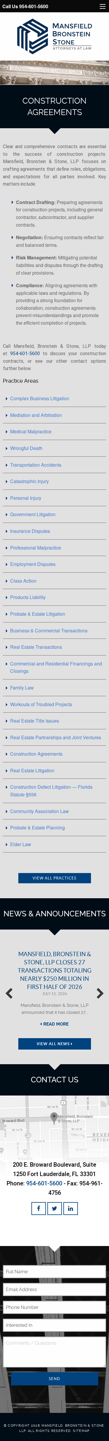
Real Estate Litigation (32, 770)
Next (100, 997)
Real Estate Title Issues (34, 720)
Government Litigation (33, 514)
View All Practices (54, 878)
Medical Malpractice (30, 431)
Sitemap (81, 1431)
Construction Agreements (36, 753)
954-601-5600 (25, 353)
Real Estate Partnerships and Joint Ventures (55, 737)
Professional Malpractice (35, 547)
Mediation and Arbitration (36, 415)
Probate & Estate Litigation (37, 613)
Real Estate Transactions (36, 647)
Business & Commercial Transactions (48, 630)
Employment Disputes (33, 564)
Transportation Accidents (35, 464)
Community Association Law (39, 811)
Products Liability (28, 597)
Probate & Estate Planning (37, 827)
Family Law (22, 687)
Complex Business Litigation (39, 398)
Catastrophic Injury (29, 481)
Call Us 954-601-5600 (25, 6)
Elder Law (20, 844)
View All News (54, 1044)
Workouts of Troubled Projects (41, 704)
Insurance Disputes (30, 531)
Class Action (23, 580)
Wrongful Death (26, 448)
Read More (55, 1024)
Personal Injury (25, 497)
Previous (8, 997)
